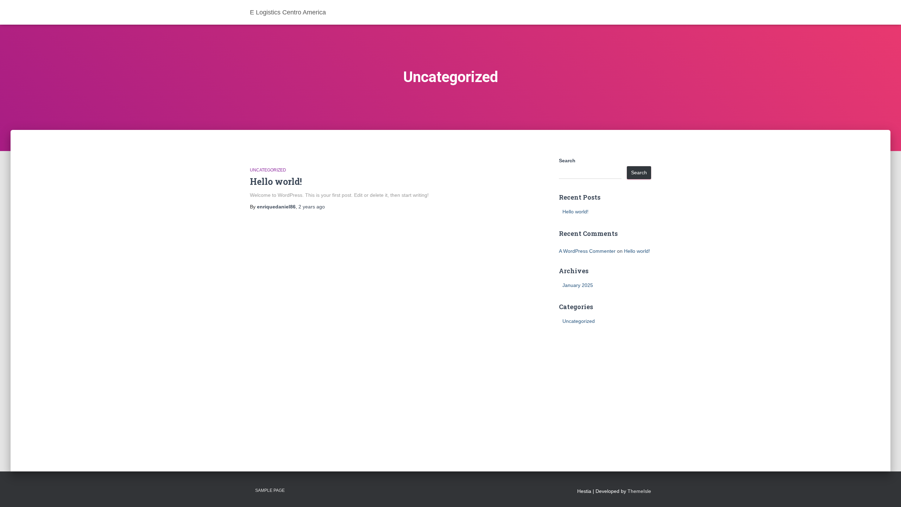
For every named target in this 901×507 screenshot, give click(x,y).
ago (311, 206)
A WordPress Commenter (587, 251)
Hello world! (276, 181)
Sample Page (270, 490)
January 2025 (577, 285)
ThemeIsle (639, 491)
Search (567, 160)
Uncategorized (268, 170)
